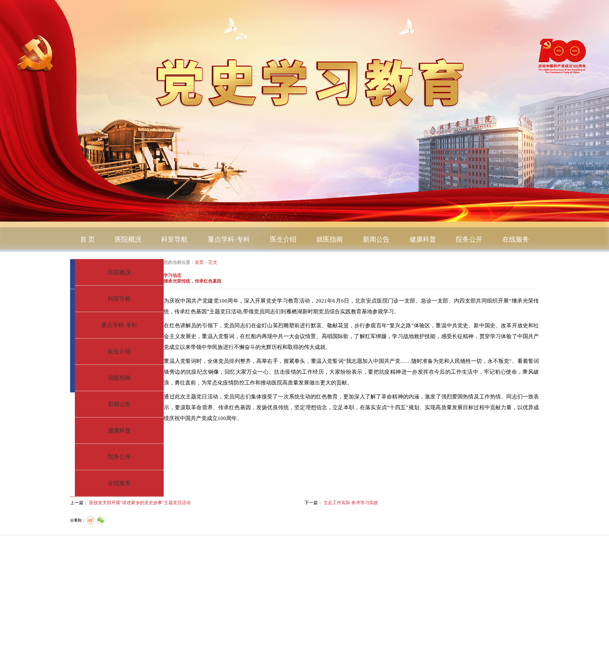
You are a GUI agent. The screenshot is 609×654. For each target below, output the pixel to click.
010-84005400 (405, 587)
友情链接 (130, 618)
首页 (199, 262)
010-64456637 (312, 587)
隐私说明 (130, 565)
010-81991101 (355, 597)
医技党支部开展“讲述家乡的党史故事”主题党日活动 (140, 502)
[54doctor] (384, 647)
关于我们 (130, 578)
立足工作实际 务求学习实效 (351, 502)
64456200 (395, 616)
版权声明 (130, 605)
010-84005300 (319, 607)
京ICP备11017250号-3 (370, 626)
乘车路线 (130, 591)
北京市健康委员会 (372, 636)
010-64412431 (403, 577)
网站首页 (130, 551)
